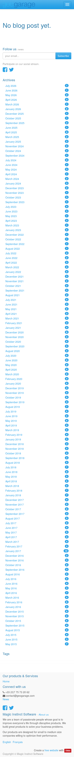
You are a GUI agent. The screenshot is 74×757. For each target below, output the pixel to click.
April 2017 (36, 537)
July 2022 (36, 253)
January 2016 (36, 607)
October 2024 (36, 151)
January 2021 (36, 327)
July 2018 (36, 467)
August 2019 (36, 407)
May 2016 (36, 588)
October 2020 (36, 341)
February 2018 (36, 490)
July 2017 (36, 523)
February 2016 (36, 602)
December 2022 (36, 234)
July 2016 (36, 579)
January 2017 (36, 551)
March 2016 (36, 597)
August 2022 (36, 248)
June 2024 (36, 165)
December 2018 (36, 444)
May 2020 (36, 365)
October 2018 (36, 453)
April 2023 (36, 220)
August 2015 (36, 630)
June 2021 (36, 304)
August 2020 (36, 351)
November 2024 (36, 146)
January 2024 (36, 183)
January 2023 (36, 230)
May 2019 (36, 421)
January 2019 (36, 439)
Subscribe (63, 56)
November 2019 (36, 393)
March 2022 (36, 267)
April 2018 (36, 481)
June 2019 (36, 416)
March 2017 (36, 542)
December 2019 (36, 388)
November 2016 (36, 560)
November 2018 (36, 448)
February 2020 (36, 379)
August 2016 (36, 574)
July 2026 (36, 86)
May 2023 (36, 216)
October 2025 (36, 118)
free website (51, 750)
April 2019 (36, 425)
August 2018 (36, 462)
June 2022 (36, 258)
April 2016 (36, 593)
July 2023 (36, 206)
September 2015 (36, 625)
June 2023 (36, 211)
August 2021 (36, 295)
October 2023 (36, 197)
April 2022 (36, 262)
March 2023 (36, 225)
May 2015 (36, 644)
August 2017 (36, 518)
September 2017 (36, 514)
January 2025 (36, 141)
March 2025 (36, 137)
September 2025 (36, 123)
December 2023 (36, 188)
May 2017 (36, 532)
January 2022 (36, 272)
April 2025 (36, 132)
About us (44, 714)
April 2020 (36, 369)
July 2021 (36, 300)
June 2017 (36, 528)
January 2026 (36, 109)
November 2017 (36, 504)
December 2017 (36, 500)
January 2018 (36, 495)
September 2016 (36, 569)
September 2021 (36, 290)
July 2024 (36, 160)
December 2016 (36, 555)
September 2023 (36, 202)
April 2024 (36, 174)
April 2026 (36, 99)
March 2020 (36, 374)
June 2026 (36, 90)
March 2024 (36, 179)
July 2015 (36, 635)
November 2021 (36, 281)
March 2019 (36, 430)
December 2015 (36, 611)
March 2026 (36, 104)
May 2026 (36, 95)
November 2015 (36, 616)
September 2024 (36, 155)
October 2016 (36, 565)
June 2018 (36, 472)
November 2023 (36, 193)
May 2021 (36, 309)
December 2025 (36, 113)
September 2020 (36, 346)
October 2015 (36, 621)
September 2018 (36, 458)
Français (18, 742)
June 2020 (36, 360)
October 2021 (36, 286)
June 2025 (36, 127)
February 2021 (36, 323)
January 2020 (36, 383)
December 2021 (36, 276)
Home (6, 681)
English (7, 742)
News (6, 699)
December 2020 (36, 332)
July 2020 (36, 355)
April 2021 (36, 314)
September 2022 (36, 244)
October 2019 (36, 397)
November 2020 (36, 337)
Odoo (68, 750)
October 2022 (36, 239)
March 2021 (36, 318)
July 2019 (36, 411)
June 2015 (36, 639)
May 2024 (36, 169)
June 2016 (36, 583)
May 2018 (36, 476)
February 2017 (36, 546)
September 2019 (36, 402)
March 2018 (36, 486)
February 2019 (36, 434)
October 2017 (36, 509)
